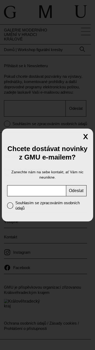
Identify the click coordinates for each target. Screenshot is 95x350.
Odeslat (76, 190)
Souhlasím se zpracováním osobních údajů (47, 205)
